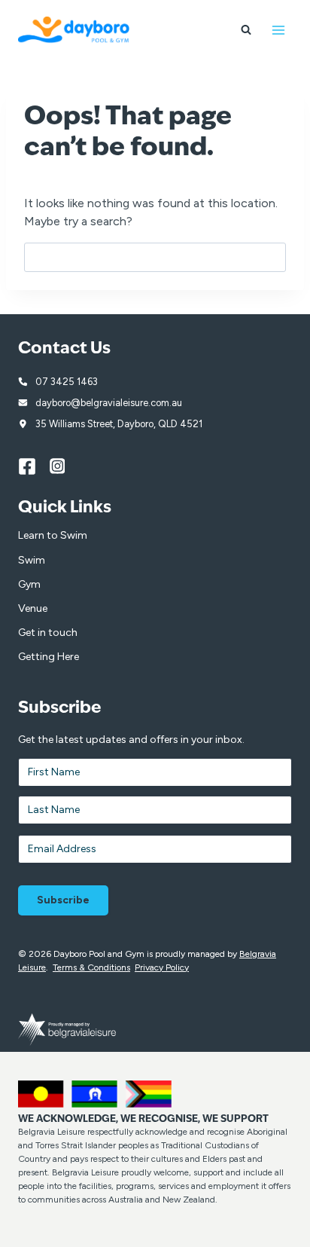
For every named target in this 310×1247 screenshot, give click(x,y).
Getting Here (48, 656)
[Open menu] (278, 29)
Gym (29, 584)
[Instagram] (65, 466)
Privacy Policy (162, 967)
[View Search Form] (246, 30)
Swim (31, 560)
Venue (32, 608)
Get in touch (48, 632)
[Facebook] (34, 466)
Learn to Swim (52, 535)
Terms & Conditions (91, 967)
